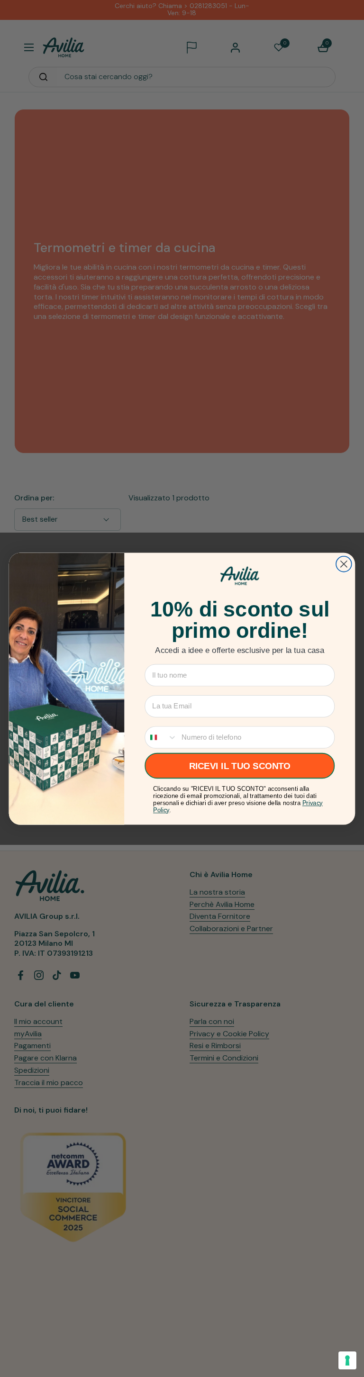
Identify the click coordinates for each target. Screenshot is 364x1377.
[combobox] (161, 737)
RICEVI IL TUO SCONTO (240, 765)
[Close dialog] (344, 564)
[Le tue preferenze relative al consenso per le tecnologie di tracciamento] (347, 1360)
